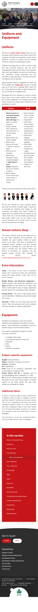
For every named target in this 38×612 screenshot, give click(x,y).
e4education (11, 580)
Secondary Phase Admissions (13, 561)
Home (4, 24)
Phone (6, 540)
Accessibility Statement (24, 583)
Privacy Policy (14, 585)
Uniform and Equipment (25, 25)
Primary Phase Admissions (12, 555)
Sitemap (4, 585)
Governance (6, 566)
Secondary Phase (21, 24)
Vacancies (6, 569)
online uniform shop (18, 53)
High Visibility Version (8, 583)
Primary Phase (7, 552)
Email (17, 540)
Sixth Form (6, 563)
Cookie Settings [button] (22, 585)
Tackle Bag (19, 85)
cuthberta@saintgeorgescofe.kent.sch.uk (16, 258)
